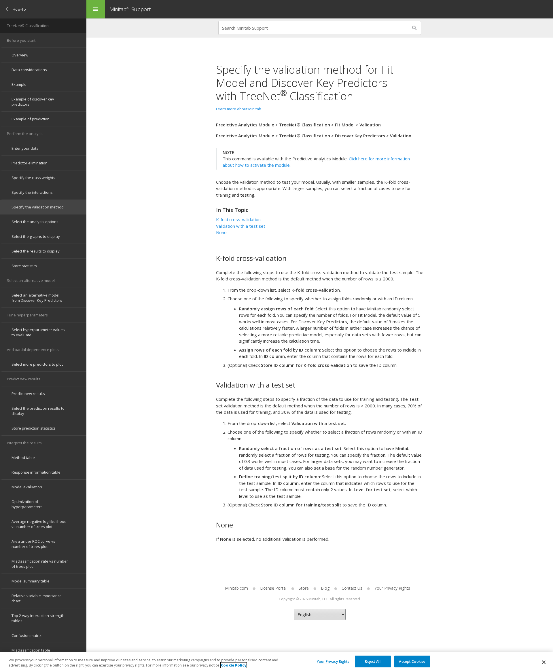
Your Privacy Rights (333, 661)
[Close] (543, 662)
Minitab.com (236, 588)
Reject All (372, 661)
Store (304, 588)
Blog (325, 588)
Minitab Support (130, 9)
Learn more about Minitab (238, 108)
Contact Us (352, 588)
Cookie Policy (233, 665)
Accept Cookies (412, 661)
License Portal (273, 588)
